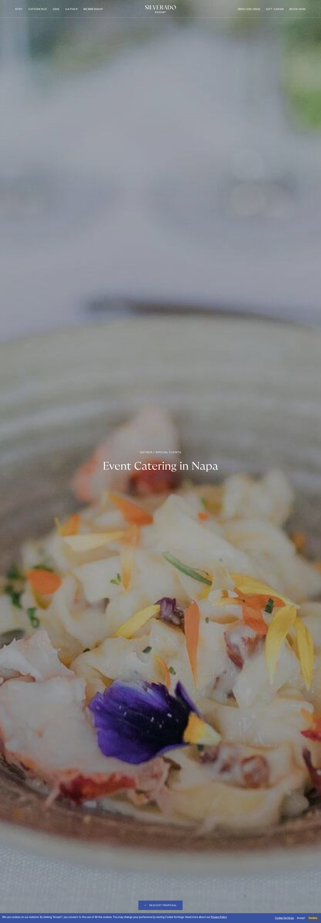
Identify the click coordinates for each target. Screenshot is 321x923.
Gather (71, 9)
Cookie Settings (284, 918)
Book (297, 9)
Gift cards (275, 9)
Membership (93, 9)
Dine (56, 9)
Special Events (168, 452)
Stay (19, 9)
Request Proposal (163, 905)
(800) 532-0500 (249, 9)
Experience (37, 9)
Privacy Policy (219, 917)
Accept (301, 918)
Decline (313, 918)
